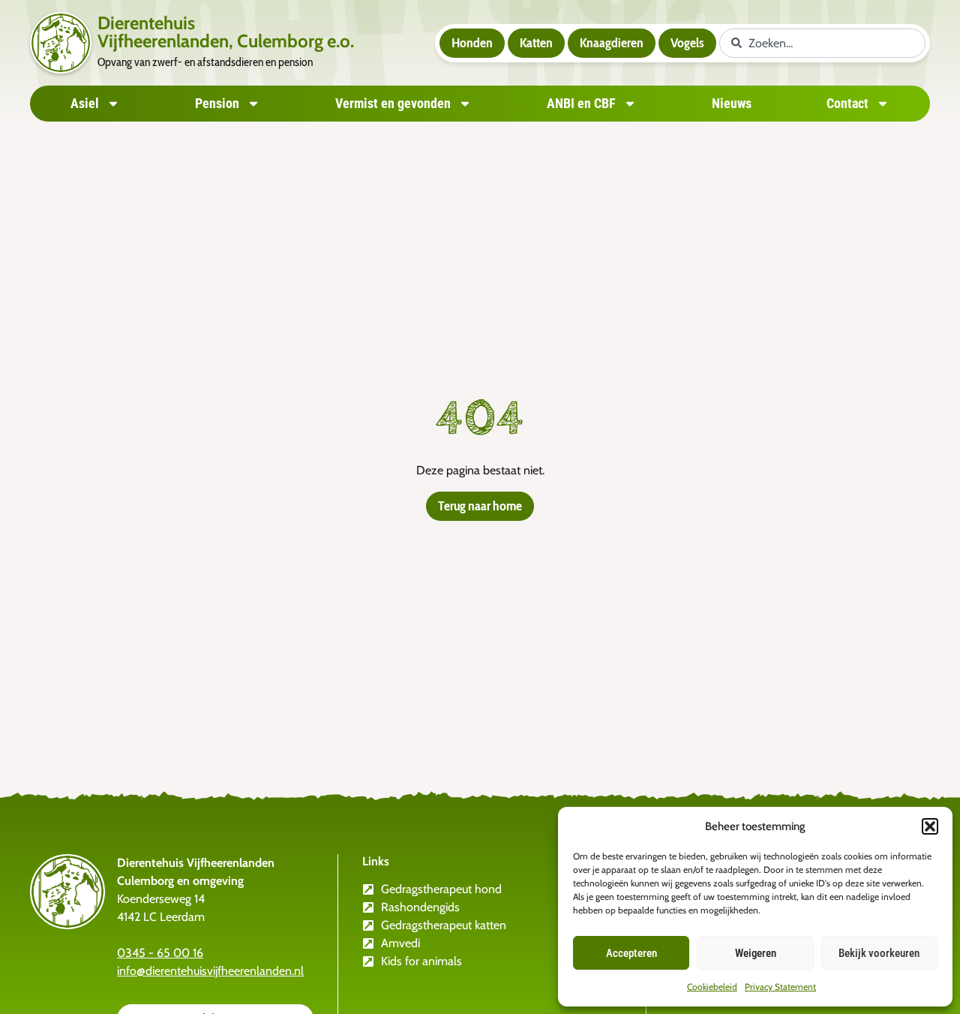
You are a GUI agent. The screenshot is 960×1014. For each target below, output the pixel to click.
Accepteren (631, 953)
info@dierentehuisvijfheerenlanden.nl (210, 971)
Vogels (687, 43)
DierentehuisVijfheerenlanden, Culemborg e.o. (226, 32)
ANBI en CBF (581, 103)
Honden (472, 43)
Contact (847, 103)
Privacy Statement (780, 986)
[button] (930, 826)
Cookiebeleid (712, 986)
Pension (217, 103)
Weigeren (755, 953)
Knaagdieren (612, 43)
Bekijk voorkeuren (879, 953)
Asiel (84, 103)
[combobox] (822, 43)
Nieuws (732, 103)
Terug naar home (480, 506)
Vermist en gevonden (393, 103)
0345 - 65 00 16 (160, 953)
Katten (536, 43)
